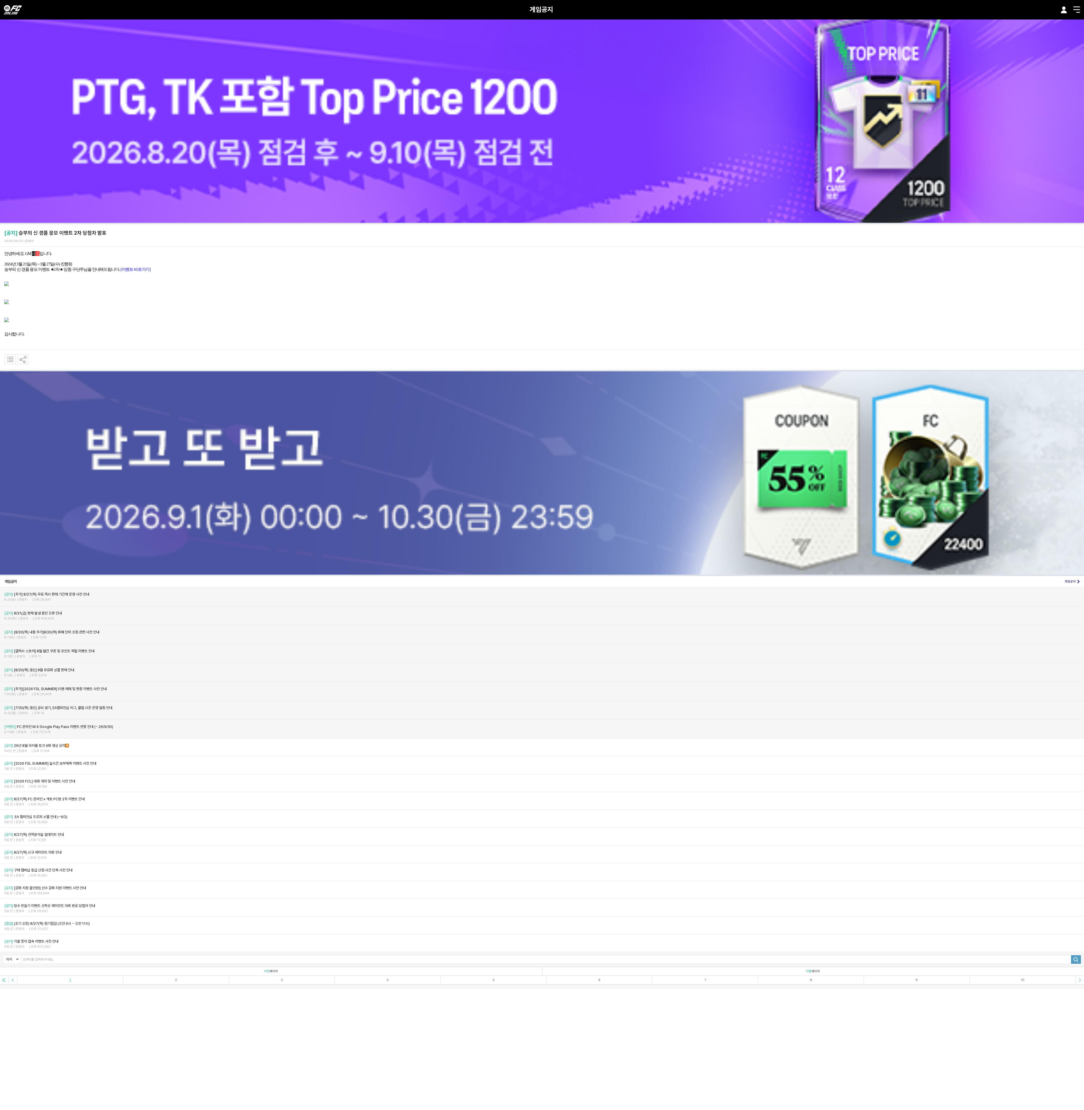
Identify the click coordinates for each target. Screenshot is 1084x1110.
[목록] (10, 359)
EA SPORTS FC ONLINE (13, 9)
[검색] (1076, 959)
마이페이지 (1064, 9)
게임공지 (541, 9)
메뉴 (1076, 9)
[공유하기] (23, 359)
